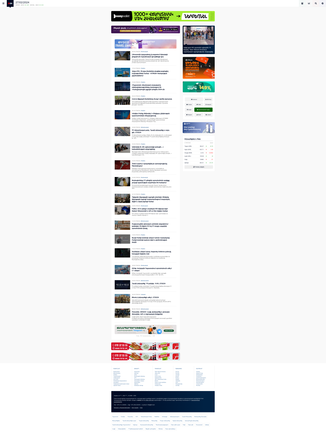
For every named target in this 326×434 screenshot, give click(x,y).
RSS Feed (208, 99)
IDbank (156, 380)
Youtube (190, 104)
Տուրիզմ (198, 385)
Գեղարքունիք (178, 384)
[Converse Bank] (199, 127)
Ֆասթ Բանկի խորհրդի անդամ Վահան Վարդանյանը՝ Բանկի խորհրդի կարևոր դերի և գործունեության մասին (151, 240)
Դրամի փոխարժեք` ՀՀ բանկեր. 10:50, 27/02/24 (148, 283)
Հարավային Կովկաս (139, 380)
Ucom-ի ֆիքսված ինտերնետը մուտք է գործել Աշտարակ (152, 99)
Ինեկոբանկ (157, 384)
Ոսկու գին (190, 424)
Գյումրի (177, 373)
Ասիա (135, 374)
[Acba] (199, 86)
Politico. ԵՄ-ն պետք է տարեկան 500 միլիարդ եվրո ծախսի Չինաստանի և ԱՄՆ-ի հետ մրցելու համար (150, 210)
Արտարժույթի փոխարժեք (191, 420)
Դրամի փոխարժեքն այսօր (129, 420)
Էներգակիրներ (122, 429)
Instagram (208, 104)
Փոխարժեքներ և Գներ (192, 139)
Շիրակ (177, 376)
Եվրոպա (136, 373)
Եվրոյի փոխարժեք (177, 420)
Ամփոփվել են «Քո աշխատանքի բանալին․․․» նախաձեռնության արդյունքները (148, 148)
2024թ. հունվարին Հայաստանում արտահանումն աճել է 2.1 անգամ (152, 269)
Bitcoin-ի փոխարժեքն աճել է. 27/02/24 (145, 297)
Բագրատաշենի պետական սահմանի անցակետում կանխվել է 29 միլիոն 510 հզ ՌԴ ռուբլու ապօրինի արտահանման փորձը (150, 226)
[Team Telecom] (145, 44)
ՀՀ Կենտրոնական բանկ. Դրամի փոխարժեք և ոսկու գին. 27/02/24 (150, 131)
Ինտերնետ (198, 376)
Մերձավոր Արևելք (138, 385)
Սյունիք (177, 385)
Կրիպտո (143, 294)
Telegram (189, 114)
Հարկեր (198, 371)
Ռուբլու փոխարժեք (165, 420)
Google (189, 109)
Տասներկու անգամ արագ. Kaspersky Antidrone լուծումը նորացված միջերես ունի (151, 253)
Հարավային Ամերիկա (139, 379)
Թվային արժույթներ (151, 429)
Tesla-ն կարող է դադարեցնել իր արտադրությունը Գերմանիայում (149, 165)
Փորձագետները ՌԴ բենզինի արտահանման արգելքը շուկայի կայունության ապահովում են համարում (151, 181)
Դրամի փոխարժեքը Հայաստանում (121, 424)
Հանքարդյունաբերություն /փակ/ (121, 384)
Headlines (156, 416)
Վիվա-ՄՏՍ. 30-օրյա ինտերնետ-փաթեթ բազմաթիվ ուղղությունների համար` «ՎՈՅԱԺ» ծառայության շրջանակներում (150, 73)
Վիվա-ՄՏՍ (157, 373)
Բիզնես (143, 68)
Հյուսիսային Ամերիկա (139, 376)
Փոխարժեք (154, 420)
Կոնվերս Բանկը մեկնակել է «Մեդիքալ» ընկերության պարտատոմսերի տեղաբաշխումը (151, 115)
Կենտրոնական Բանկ (146, 416)
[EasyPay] (163, 16)
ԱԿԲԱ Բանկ (158, 376)
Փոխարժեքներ (116, 420)
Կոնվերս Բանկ (158, 385)
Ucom (156, 374)
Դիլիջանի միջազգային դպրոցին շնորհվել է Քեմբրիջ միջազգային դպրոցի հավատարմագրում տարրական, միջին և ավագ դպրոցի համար (151, 199)
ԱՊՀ (135, 377)
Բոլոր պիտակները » (170, 429)
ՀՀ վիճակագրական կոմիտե (135, 429)
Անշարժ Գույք (199, 373)
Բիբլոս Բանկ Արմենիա (160, 382)
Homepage (164, 416)
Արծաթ (207, 424)
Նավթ (113, 429)
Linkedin (209, 114)
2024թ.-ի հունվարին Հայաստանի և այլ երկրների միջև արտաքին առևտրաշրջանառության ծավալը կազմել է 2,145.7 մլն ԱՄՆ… (149, 274)
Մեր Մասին (135, 407)
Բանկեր (123, 416)
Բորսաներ (130, 416)
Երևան (177, 371)
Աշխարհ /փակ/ (117, 385)
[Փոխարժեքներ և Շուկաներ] (309, 3)
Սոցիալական (116, 377)
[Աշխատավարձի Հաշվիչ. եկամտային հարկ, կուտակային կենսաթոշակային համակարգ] (302, 3)
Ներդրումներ (199, 384)
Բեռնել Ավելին (199, 167)
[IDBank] (199, 68)
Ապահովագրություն (201, 377)
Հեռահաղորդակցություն (162, 424)
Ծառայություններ (200, 379)
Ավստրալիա (137, 382)
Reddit (199, 114)
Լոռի (176, 382)
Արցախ (177, 379)
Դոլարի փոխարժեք (144, 420)
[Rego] (145, 329)
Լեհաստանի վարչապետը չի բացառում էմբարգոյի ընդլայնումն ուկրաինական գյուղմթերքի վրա (150, 56)
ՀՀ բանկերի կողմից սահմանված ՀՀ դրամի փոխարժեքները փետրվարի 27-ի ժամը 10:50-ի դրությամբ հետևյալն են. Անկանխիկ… (152, 287)
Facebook (194, 99)
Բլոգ (141, 407)
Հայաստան (137, 371)
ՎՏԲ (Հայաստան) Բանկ (160, 379)
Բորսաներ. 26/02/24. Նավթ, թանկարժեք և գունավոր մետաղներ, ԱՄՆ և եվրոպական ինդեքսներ (151, 313)
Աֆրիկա (136, 384)
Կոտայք (177, 374)
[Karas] (145, 346)
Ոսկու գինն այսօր (175, 424)
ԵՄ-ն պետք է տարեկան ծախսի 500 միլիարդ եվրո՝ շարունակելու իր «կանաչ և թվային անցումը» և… (150, 214)
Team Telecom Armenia (160, 371)
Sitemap (161, 429)
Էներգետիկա (199, 374)
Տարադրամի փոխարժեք (146, 424)
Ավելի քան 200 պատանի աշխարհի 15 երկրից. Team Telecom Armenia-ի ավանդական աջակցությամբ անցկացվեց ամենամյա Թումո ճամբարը (198, 51)
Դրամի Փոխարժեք (187, 416)
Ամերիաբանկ (158, 377)
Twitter (199, 104)
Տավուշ (177, 377)
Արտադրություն (200, 382)
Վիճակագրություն (174, 416)
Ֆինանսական (145, 127)
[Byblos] (145, 29)
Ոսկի (185, 159)
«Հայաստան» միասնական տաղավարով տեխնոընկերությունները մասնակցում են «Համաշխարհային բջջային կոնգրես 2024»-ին (148, 87)
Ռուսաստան (199, 424)
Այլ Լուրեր (115, 379)
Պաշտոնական (116, 376)
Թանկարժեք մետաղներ (200, 416)
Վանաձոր (177, 380)
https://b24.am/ (150, 400)
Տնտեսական (144, 51)
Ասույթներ (116, 382)
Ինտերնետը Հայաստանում (120, 380)
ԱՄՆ (137, 416)
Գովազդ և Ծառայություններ (122, 407)
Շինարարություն (200, 380)
